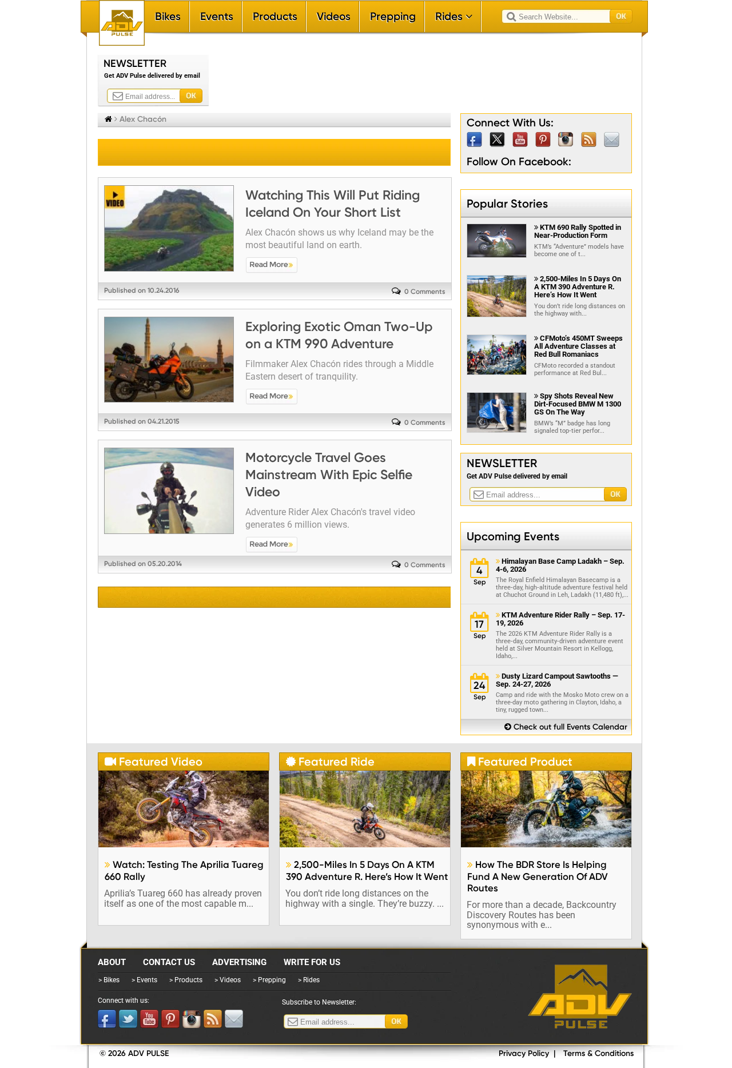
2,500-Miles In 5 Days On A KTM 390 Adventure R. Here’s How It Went (577, 286)
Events (216, 16)
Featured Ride (330, 761)
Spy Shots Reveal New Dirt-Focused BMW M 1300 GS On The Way (577, 404)
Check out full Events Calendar (565, 727)
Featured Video (153, 761)
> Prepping (269, 980)
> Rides (309, 980)
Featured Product (519, 761)
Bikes (168, 16)
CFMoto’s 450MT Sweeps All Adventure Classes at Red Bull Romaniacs (578, 346)
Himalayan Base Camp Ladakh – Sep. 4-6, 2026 (560, 565)
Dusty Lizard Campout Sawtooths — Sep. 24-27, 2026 (557, 680)
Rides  (453, 16)
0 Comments (424, 292)
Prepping (393, 16)
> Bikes (109, 980)
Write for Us (312, 962)
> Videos (227, 980)
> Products (185, 980)
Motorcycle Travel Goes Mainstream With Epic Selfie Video (328, 474)
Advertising (239, 962)
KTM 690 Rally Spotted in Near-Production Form (577, 231)
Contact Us (169, 962)
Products (275, 16)
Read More (271, 265)
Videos (334, 16)
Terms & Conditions (598, 1053)
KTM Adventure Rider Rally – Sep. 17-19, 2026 (560, 619)
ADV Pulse (580, 997)
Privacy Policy (524, 1053)
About (112, 962)
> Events (144, 980)
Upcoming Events (513, 536)
